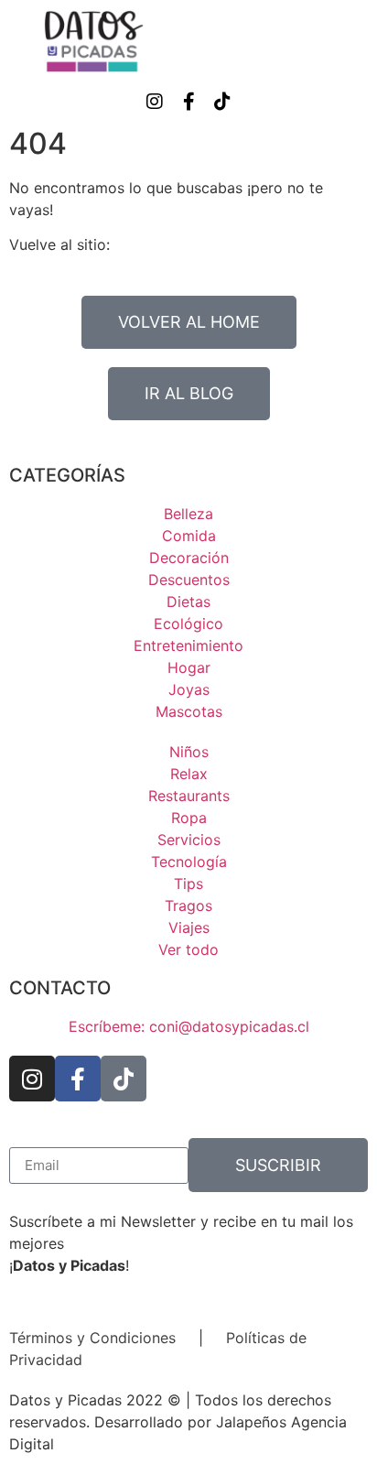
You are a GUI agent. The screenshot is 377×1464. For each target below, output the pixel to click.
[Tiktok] (222, 101)
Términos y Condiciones (92, 1337)
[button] (355, 42)
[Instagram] (154, 101)
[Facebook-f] (188, 101)
